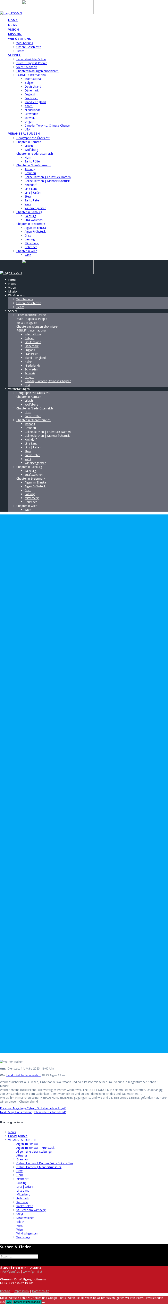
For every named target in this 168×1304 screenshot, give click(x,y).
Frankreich (31, 98)
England (30, 94)
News (12, 25)
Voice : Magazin (26, 67)
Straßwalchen (34, 220)
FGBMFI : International (31, 75)
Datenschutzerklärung (27, 1301)
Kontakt (5, 1291)
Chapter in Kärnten (28, 142)
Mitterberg (32, 243)
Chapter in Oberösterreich (33, 165)
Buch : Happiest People (31, 63)
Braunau (30, 173)
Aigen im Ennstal (36, 228)
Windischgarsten (35, 208)
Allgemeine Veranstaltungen (34, 1151)
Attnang (30, 169)
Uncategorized (17, 1136)
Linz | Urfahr (33, 192)
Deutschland (33, 86)
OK (9, 1301)
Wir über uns (19, 39)
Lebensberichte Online (31, 59)
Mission (15, 34)
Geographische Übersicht (33, 138)
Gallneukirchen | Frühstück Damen (48, 177)
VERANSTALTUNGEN (22, 1140)
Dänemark (32, 90)
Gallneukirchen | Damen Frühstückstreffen (44, 1163)
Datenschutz (40, 1291)
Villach (29, 146)
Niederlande (33, 110)
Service (14, 55)
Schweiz (30, 118)
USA (27, 129)
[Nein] (43, 1302)
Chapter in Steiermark (30, 224)
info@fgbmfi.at (10, 1271)
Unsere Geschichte (28, 47)
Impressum (21, 1291)
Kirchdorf (31, 185)
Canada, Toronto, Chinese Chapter (48, 125)
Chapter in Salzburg (29, 212)
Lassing (30, 239)
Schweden (31, 114)
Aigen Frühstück (35, 231)
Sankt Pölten (33, 161)
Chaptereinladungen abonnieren (37, 71)
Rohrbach (31, 247)
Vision (13, 29)
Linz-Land (31, 189)
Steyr (28, 196)
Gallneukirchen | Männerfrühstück (47, 181)
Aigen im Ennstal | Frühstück (35, 1148)
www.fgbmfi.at (32, 1271)
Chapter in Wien (26, 251)
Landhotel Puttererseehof (23, 1075)
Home (13, 20)
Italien (29, 106)
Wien (28, 255)
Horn (28, 157)
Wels (28, 204)
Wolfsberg (31, 150)
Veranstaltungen (24, 133)
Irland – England (35, 102)
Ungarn (29, 121)
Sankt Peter (32, 200)
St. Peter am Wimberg (30, 1210)
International (33, 79)
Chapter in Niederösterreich (34, 153)
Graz (28, 235)
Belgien (29, 83)
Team (20, 51)
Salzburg (30, 216)
